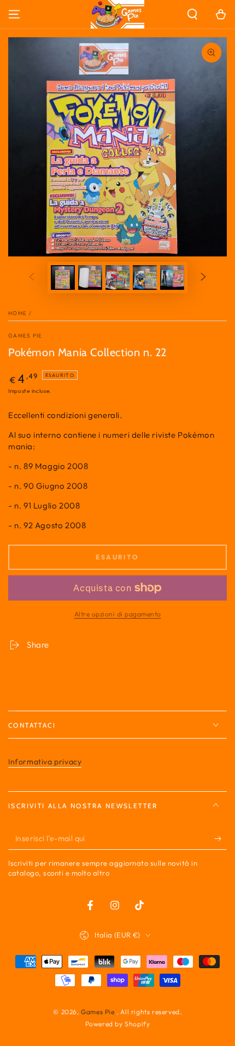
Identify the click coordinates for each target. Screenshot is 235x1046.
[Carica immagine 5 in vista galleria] (172, 277)
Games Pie (25, 335)
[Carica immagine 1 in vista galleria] (63, 277)
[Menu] (14, 14)
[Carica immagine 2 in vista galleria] (90, 277)
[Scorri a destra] (203, 278)
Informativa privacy (44, 762)
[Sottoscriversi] (220, 839)
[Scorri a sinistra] (32, 278)
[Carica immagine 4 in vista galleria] (145, 277)
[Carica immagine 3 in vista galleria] (117, 277)
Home (17, 313)
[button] (192, 14)
